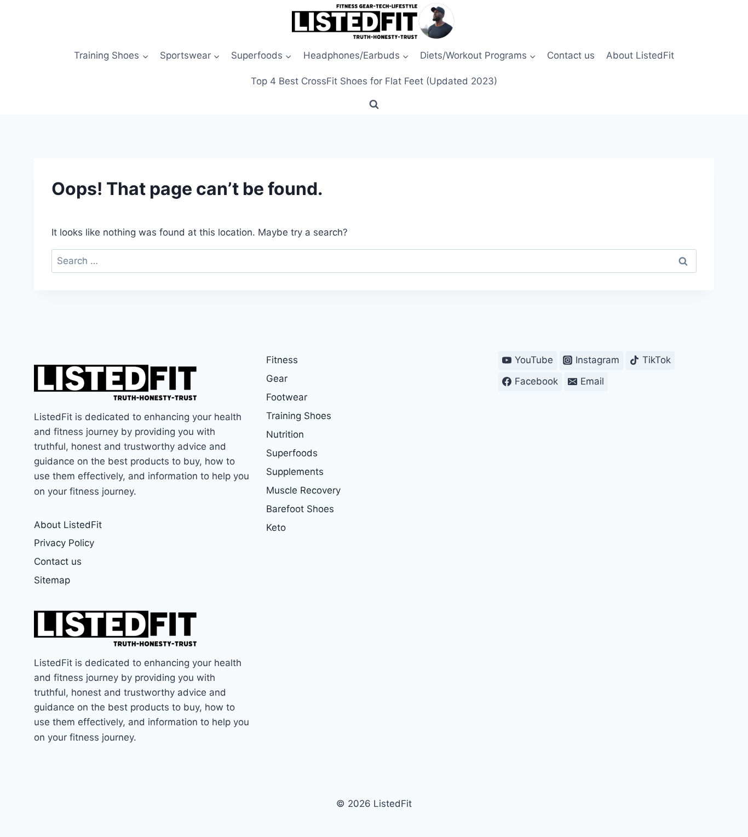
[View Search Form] (374, 104)
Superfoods (292, 453)
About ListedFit (640, 55)
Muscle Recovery (303, 490)
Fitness (282, 359)
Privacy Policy (64, 542)
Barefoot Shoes (300, 508)
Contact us (571, 55)
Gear (276, 378)
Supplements (295, 471)
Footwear (286, 397)
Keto (276, 527)
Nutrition (285, 434)
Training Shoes (298, 415)
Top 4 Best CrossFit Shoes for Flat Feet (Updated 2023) (374, 81)
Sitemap (52, 580)
